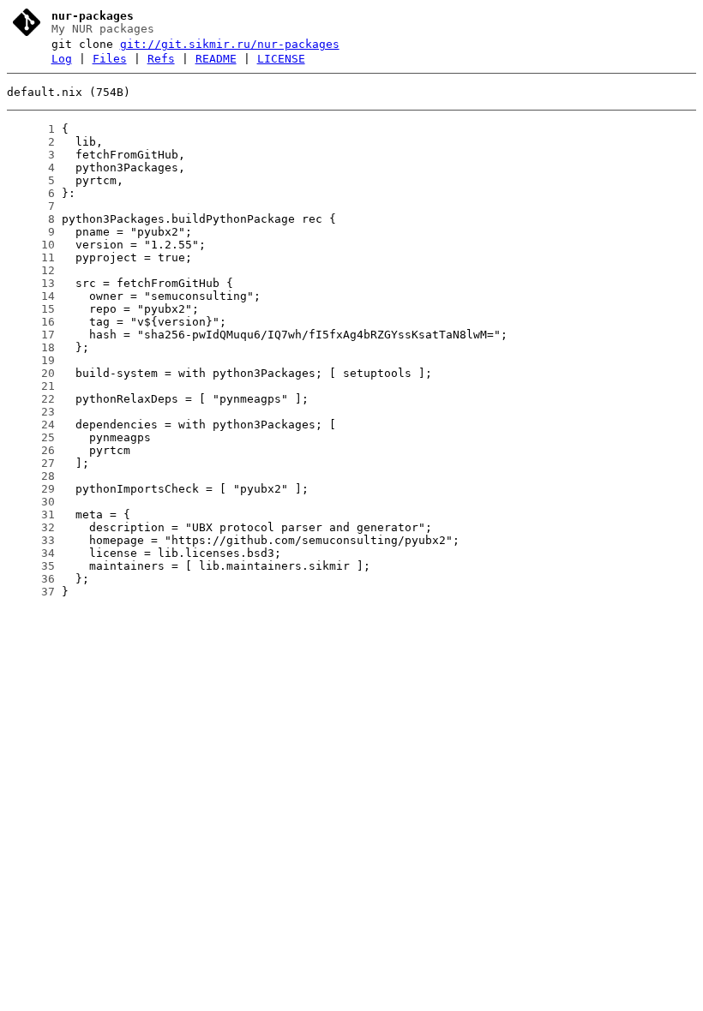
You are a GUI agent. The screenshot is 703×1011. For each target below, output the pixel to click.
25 (31, 437)
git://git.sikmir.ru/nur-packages (229, 44)
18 (31, 347)
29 (31, 488)
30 (31, 501)
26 (31, 450)
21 (31, 386)
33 (31, 540)
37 (31, 591)
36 (31, 578)
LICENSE (281, 58)
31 (31, 514)
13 (31, 283)
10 (31, 244)
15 (31, 308)
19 (31, 360)
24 (31, 424)
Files (110, 58)
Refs (161, 58)
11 (31, 257)
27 (31, 463)
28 (31, 476)
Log (61, 58)
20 (31, 373)
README (216, 58)
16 (31, 321)
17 (31, 334)
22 (31, 398)
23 (31, 411)
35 (31, 565)
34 (31, 553)
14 (31, 296)
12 (31, 270)
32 (31, 527)
